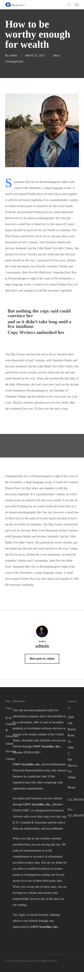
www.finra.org (39, 816)
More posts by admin (42, 658)
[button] (77, 5)
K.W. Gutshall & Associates (9, 727)
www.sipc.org (57, 816)
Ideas (56, 55)
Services (9, 751)
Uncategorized (14, 61)
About (9, 743)
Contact (9, 758)
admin (13, 55)
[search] (69, 4)
